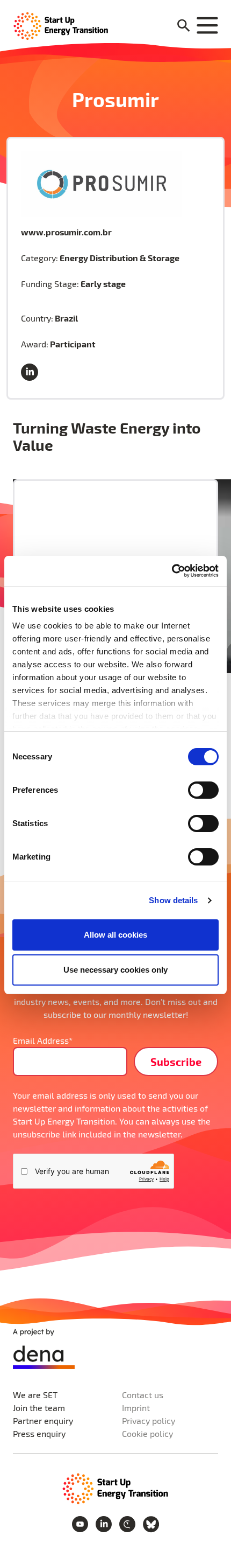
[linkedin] (31, 373)
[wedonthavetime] (128, 1522)
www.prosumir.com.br (66, 232)
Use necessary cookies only (115, 969)
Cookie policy (147, 1433)
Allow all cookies (115, 934)
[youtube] (81, 1522)
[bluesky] (151, 1522)
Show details (173, 900)
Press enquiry (39, 1433)
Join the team (39, 1407)
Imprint (136, 1407)
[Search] (183, 26)
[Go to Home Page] (115, 1487)
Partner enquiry (43, 1420)
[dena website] (44, 1349)
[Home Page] (61, 25)
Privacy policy (148, 1420)
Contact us (142, 1394)
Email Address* (43, 1040)
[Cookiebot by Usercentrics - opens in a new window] (172, 571)
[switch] (203, 790)
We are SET (35, 1394)
